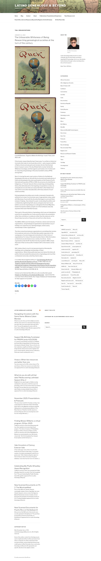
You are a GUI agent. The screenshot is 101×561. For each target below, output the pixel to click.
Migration (63, 118)
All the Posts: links (60, 19)
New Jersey (63, 133)
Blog (22, 16)
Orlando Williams (76, 269)
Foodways (63, 112)
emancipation (76, 246)
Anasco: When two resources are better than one (73, 190)
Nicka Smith (65, 269)
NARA (63, 266)
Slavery (62, 156)
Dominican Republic (66, 103)
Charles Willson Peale (67, 243)
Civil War (63, 94)
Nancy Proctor (77, 263)
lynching (74, 260)
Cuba (62, 97)
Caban (77, 240)
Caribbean (63, 88)
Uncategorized (64, 165)
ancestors (73, 232)
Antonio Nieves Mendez (68, 235)
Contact (28, 16)
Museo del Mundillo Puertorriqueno (69, 130)
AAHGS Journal (66, 229)
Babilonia (64, 238)
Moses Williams (66, 263)
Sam (63, 283)
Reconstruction (66, 277)
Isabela (73, 258)
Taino (62, 159)
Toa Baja (63, 162)
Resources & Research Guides (68, 153)
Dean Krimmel (65, 246)
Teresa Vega (65, 289)
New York (63, 136)
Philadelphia (76, 272)
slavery (78, 283)
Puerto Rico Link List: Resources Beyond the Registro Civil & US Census (33, 19)
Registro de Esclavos (67, 280)
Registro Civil (64, 150)
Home (16, 16)
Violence (63, 168)
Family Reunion (64, 109)
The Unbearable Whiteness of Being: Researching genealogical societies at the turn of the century (34, 40)
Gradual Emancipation (67, 255)
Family (62, 106)
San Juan (70, 283)
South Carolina (65, 286)
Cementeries (64, 91)
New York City (72, 266)
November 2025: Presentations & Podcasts (72, 200)
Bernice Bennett (75, 238)
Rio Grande (79, 280)
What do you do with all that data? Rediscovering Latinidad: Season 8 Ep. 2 (26, 377)
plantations (65, 275)
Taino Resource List (69, 16)
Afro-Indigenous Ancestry (67, 83)
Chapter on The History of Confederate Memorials (29, 275)
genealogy (75, 252)
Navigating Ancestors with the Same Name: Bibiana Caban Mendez (26, 316)
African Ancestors (65, 80)
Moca (62, 121)
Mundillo (63, 127)
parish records (65, 272)
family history (65, 252)
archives (80, 235)
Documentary (64, 100)
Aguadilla (64, 232)
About (35, 16)
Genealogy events (65, 115)
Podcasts (63, 139)
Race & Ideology (65, 144)
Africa (75, 229)
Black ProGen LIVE (65, 85)
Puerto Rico (64, 141)
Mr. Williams (64, 124)
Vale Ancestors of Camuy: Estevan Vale (70, 211)
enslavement (65, 249)
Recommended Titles (66, 147)
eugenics (75, 249)
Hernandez (64, 258)
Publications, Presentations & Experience (50, 16)
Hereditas (79, 255)
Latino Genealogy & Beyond (40, 5)
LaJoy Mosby (65, 260)
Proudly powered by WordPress (22, 557)
